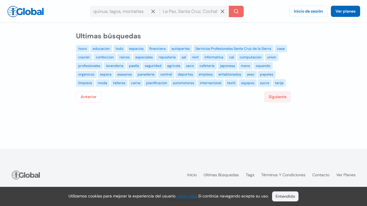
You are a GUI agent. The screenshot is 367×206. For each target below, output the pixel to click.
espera (106, 74)
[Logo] (25, 11)
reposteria (167, 57)
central (166, 74)
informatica (213, 57)
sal (183, 57)
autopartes (180, 48)
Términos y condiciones (283, 174)
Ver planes (345, 11)
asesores (124, 74)
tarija (279, 83)
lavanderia (114, 66)
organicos (86, 74)
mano (245, 66)
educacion (101, 48)
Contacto (320, 174)
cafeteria (207, 66)
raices (125, 57)
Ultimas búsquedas (221, 174)
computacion (250, 57)
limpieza (85, 83)
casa (281, 48)
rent (195, 57)
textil (231, 83)
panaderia (146, 74)
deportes (185, 74)
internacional (210, 83)
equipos (247, 83)
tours (82, 48)
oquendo (263, 66)
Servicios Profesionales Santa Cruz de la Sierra (233, 48)
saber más (186, 196)
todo (119, 48)
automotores (183, 83)
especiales (144, 57)
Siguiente (277, 96)
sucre (264, 83)
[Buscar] (236, 11)
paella (134, 66)
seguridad (153, 66)
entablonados (229, 74)
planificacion (156, 83)
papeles (266, 74)
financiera (157, 48)
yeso (250, 74)
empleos (206, 74)
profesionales (89, 66)
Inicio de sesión (308, 11)
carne (135, 83)
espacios (136, 48)
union (271, 57)
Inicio (192, 174)
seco (190, 66)
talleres (119, 83)
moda (102, 83)
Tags (250, 174)
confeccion (105, 57)
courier (84, 57)
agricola (173, 66)
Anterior (89, 96)
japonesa (227, 66)
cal (231, 57)
